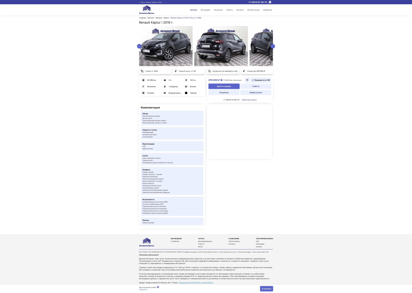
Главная (142, 18)
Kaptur (166, 18)
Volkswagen (260, 244)
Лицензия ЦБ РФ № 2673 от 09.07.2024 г (196, 283)
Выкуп (200, 247)
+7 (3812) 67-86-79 (231, 100)
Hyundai (259, 247)
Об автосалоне (234, 241)
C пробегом (175, 241)
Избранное (267, 10)
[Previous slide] (139, 46)
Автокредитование (205, 241)
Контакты (232, 244)
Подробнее (143, 289)
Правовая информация (149, 255)
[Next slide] (273, 46)
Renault (159, 18)
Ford (257, 241)
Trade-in (201, 244)
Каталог (151, 18)
